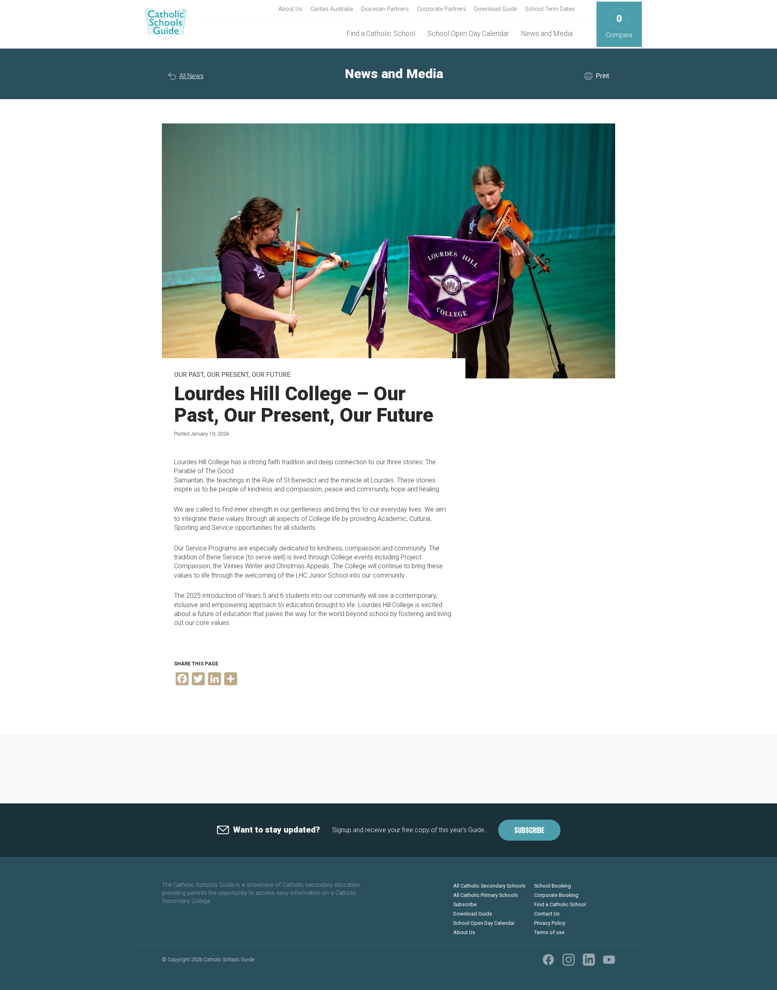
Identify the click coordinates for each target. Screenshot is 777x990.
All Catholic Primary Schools (485, 895)
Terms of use (549, 932)
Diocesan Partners (385, 9)
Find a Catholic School (380, 34)
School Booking (552, 886)
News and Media (547, 34)
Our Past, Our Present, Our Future (232, 374)
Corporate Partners (441, 9)
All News (191, 76)
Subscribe (529, 830)
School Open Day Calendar (468, 34)
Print (602, 76)
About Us (290, 9)
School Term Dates (550, 9)
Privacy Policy (549, 923)
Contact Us (547, 914)
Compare (619, 26)
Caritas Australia (331, 9)
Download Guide (495, 9)
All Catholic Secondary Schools (489, 886)
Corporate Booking (556, 895)
